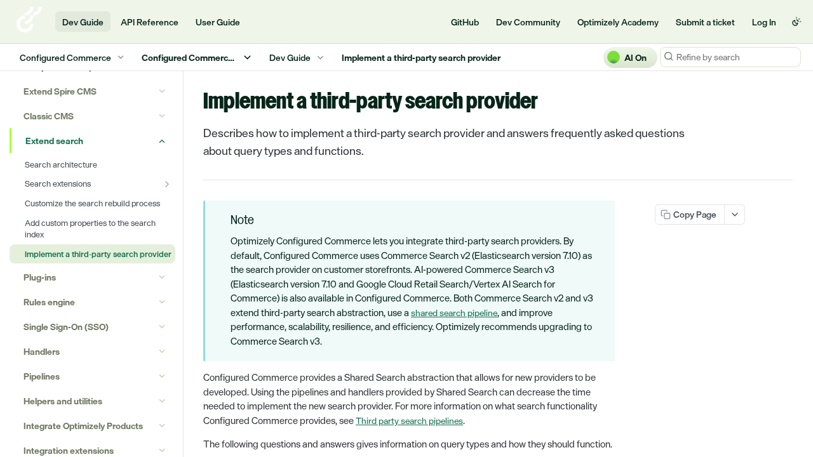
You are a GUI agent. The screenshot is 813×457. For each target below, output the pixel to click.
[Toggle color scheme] (796, 21)
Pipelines (42, 376)
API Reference (149, 22)
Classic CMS (49, 116)
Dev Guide (83, 22)
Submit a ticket (705, 22)
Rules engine (49, 302)
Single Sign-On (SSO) (66, 326)
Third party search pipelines (409, 420)
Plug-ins (40, 277)
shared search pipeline (454, 312)
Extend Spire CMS (60, 91)
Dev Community (528, 22)
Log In (764, 22)
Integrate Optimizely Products (83, 425)
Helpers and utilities (63, 401)
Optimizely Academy (618, 22)
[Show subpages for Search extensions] (167, 184)
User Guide (218, 22)
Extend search (54, 140)
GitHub (465, 22)
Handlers (42, 351)
